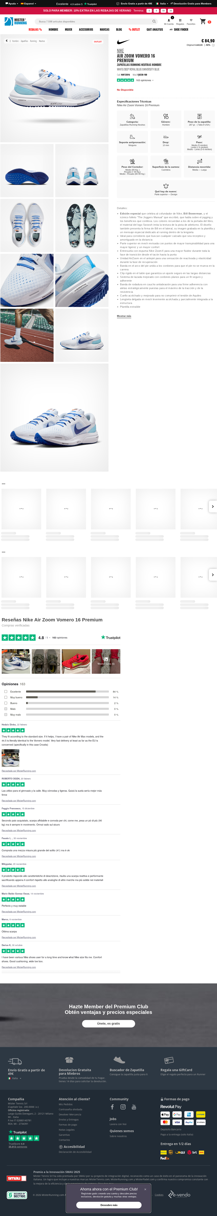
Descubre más (109, 1205)
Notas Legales (67, 1129)
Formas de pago (68, 1124)
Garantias (64, 1134)
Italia (16, 1078)
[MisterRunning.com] (19, 21)
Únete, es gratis (108, 1023)
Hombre (53, 29)
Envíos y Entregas (69, 1119)
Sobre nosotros (118, 1136)
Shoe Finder (180, 29)
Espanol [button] (29, 3)
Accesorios (86, 29)
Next (213, 506)
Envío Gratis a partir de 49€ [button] (143, 3)
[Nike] (124, 42)
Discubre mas (106, 1183)
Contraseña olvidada (70, 1109)
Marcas (104, 29)
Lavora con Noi (118, 1124)
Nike (120, 51)
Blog (119, 29)
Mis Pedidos (66, 1104)
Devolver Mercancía (70, 1114)
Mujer (68, 29)
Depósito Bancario (171, 1129)
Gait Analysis (155, 29)
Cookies (159, 1194)
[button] (11, 3)
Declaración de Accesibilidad (75, 1151)
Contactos (64, 1139)
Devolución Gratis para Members (192, 3)
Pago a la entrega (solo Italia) (177, 1134)
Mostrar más (124, 316)
